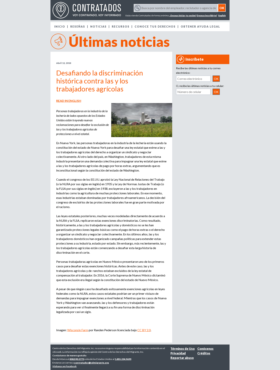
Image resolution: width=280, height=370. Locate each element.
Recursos (121, 26)
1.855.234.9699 (123, 359)
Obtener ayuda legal (200, 26)
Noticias (98, 26)
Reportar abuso (182, 358)
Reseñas (77, 26)
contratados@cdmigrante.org (91, 362)
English (222, 15)
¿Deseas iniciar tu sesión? (183, 15)
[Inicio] (86, 10)
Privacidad (178, 353)
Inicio (59, 26)
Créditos (203, 353)
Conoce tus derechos (155, 26)
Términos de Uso (182, 348)
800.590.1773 (77, 359)
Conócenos (205, 348)
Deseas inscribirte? (207, 15)
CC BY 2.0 (144, 330)
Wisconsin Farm (77, 330)
